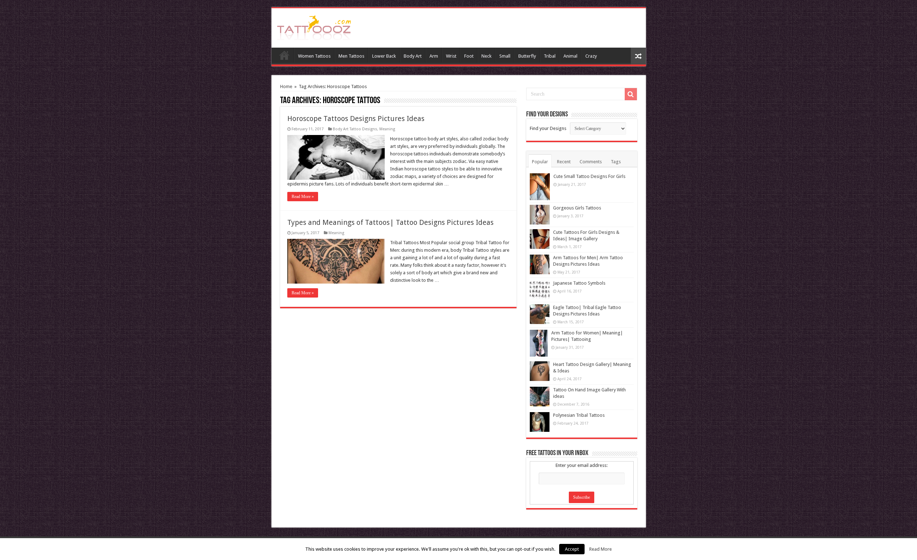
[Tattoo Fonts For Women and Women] (314, 26)
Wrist (451, 56)
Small (504, 56)
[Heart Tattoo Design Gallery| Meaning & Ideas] (539, 371)
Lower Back (384, 56)
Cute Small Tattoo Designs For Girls (589, 176)
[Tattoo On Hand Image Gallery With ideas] (539, 396)
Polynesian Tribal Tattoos (579, 415)
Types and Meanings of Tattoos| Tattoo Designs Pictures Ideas (390, 222)
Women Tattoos (314, 56)
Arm (433, 56)
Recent (564, 161)
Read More (600, 549)
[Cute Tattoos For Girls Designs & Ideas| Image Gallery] (539, 239)
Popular (540, 161)
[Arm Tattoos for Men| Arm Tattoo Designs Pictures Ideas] (539, 264)
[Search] (631, 94)
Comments (591, 161)
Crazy (591, 56)
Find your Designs (548, 128)
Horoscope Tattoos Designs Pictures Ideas (355, 118)
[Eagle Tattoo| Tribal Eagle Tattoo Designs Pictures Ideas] (539, 314)
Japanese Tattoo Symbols (579, 283)
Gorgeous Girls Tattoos (577, 208)
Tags (616, 161)
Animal (570, 56)
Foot (469, 56)
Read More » (303, 196)
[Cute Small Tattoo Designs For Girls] (540, 186)
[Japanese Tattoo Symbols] (539, 290)
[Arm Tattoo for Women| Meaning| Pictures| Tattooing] (539, 343)
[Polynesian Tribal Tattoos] (539, 422)
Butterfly (527, 56)
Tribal (550, 56)
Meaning (387, 129)
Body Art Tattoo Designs (355, 129)
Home (284, 55)
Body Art (413, 56)
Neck (486, 56)
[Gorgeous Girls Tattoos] (539, 215)
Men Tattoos (351, 56)
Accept (572, 549)
